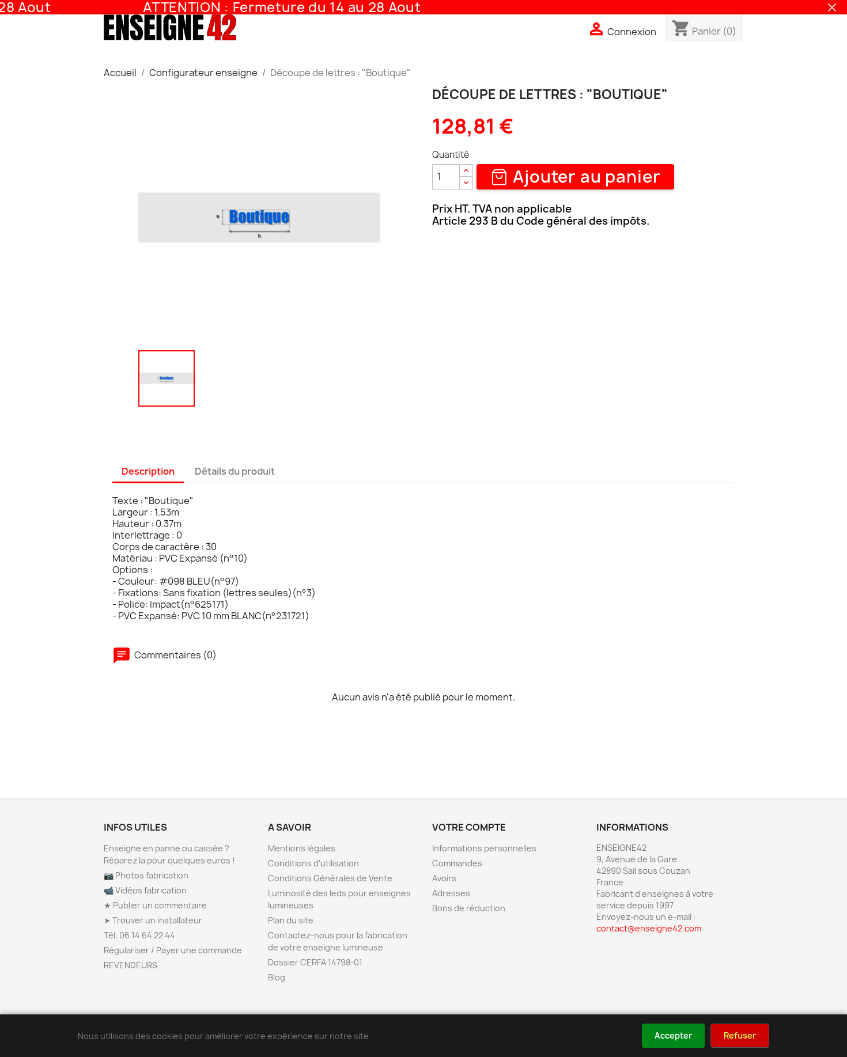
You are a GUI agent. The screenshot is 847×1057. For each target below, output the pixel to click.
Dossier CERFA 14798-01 (315, 962)
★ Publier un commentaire (155, 905)
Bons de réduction (468, 908)
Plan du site (290, 920)
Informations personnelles (484, 848)
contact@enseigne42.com (648, 928)
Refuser (740, 1035)
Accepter (673, 1035)
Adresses (451, 893)
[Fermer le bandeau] (832, 7)
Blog (276, 977)
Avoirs (444, 878)
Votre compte (469, 827)
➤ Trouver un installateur (153, 920)
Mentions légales (301, 848)
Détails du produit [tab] (235, 471)
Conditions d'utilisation (313, 863)
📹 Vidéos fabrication (145, 890)
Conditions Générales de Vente (330, 878)
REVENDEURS (130, 965)
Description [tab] (148, 471)
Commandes (457, 863)
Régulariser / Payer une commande (173, 950)
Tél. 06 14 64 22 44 (139, 935)
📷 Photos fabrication (146, 875)
